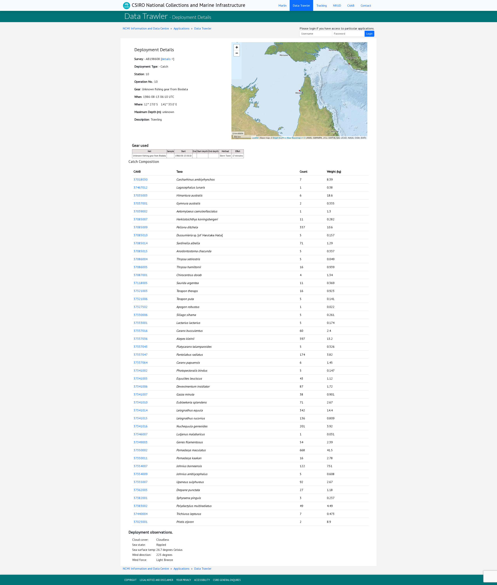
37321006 (141, 299)
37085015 (141, 251)
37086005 (141, 267)
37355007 (141, 482)
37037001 (141, 203)
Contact (366, 5)
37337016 (141, 331)
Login (369, 33)
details (166, 59)
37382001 (141, 498)
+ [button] (236, 47)
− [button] (236, 53)
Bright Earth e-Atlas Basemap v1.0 (289, 137)
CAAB (351, 5)
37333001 (141, 323)
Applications (181, 28)
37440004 (141, 514)
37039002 (141, 211)
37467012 (141, 187)
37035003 (141, 195)
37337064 (141, 362)
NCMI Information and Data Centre (146, 28)
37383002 (141, 506)
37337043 (141, 347)
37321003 (141, 291)
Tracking (321, 5)
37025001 (141, 522)
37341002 (141, 370)
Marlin (282, 5)
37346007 (141, 434)
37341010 (141, 402)
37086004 (141, 259)
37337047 (141, 354)
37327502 (141, 307)
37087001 (141, 275)
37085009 (141, 227)
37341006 (141, 386)
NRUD (337, 5)
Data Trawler (301, 5)
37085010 (141, 235)
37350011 (141, 458)
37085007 (141, 219)
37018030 (141, 179)
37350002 (141, 450)
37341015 (141, 418)
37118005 (141, 283)
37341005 (141, 378)
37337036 (141, 339)
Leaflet (255, 137)
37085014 (141, 243)
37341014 (141, 410)
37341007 (141, 394)
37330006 (141, 315)
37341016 (141, 426)
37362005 (141, 490)
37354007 (141, 466)
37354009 (141, 474)
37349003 (141, 442)
